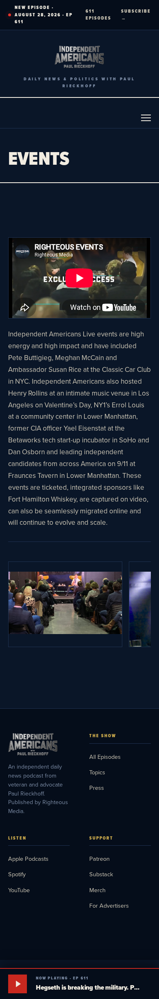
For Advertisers (109, 905)
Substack (101, 874)
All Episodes (105, 756)
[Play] (17, 984)
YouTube (19, 890)
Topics (97, 772)
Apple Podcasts (28, 858)
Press (96, 787)
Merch (97, 890)
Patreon (99, 858)
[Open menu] (146, 118)
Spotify (17, 874)
